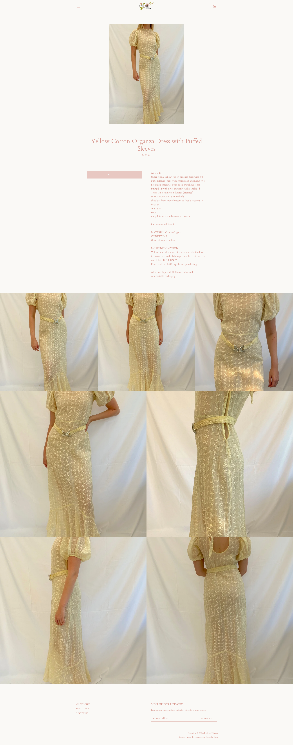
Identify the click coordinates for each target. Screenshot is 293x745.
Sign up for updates (167, 704)
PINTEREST (82, 713)
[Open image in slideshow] (146, 74)
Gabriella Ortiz (212, 737)
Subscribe (207, 718)
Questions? (83, 704)
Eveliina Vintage (211, 733)
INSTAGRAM (82, 708)
